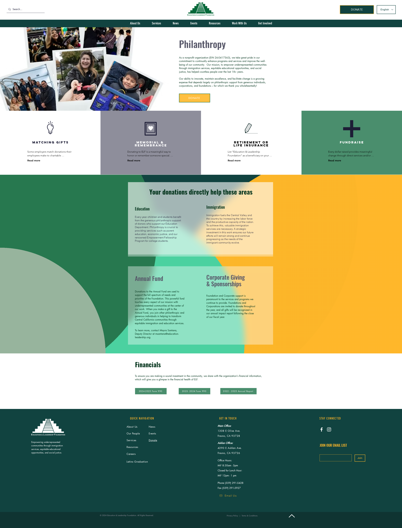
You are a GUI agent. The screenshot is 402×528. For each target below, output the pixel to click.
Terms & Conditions (250, 515)
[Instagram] (329, 429)
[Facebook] (321, 429)
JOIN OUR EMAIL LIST (333, 445)
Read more (33, 160)
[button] (265, 23)
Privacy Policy (233, 515)
